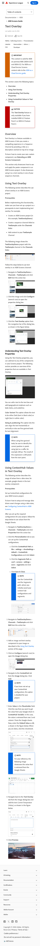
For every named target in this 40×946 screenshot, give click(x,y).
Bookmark (10, 36)
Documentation (10, 17)
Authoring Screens (16, 41)
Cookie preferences (11, 933)
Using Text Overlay (27, 646)
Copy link (19, 36)
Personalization (28, 41)
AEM (21, 17)
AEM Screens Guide (15, 21)
